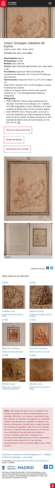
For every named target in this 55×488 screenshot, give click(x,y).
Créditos (47, 454)
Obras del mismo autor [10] (18, 130)
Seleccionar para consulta (17, 149)
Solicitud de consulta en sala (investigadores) (21, 454)
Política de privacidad (11, 457)
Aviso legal (27, 457)
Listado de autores (14, 139)
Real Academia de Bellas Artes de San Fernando (29, 461)
